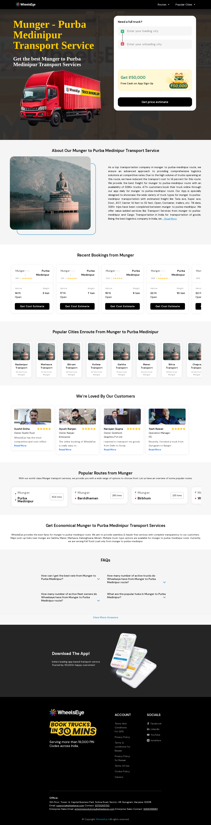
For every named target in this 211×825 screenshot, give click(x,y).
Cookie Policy (122, 771)
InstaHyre (156, 740)
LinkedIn (155, 729)
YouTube (155, 734)
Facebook (156, 723)
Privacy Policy (122, 737)
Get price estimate (155, 102)
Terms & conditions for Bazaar (122, 746)
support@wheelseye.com (70, 805)
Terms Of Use (122, 765)
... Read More (169, 218)
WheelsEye (102, 819)
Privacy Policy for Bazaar (122, 758)
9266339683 (150, 809)
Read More (20, 445)
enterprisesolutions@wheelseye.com (94, 809)
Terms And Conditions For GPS (121, 727)
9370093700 (102, 805)
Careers (119, 777)
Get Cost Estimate (32, 306)
